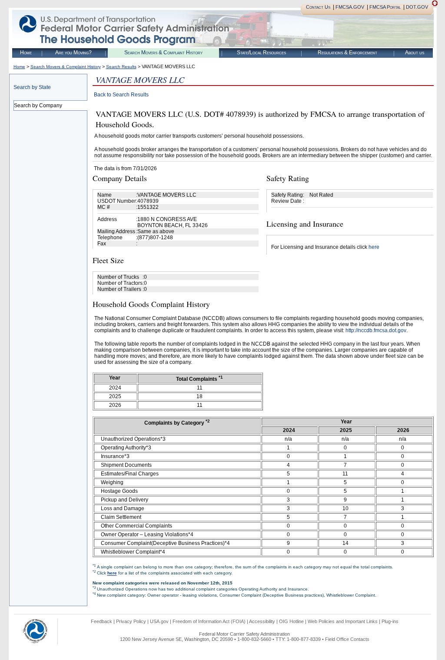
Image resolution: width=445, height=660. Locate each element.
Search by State (32, 87)
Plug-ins (390, 621)
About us (414, 53)
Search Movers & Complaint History (163, 53)
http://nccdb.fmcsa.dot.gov (375, 330)
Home (26, 53)
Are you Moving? (73, 53)
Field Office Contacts (347, 639)
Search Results (121, 66)
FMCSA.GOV (349, 7)
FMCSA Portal (385, 7)
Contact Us (318, 7)
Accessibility (262, 621)
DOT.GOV (417, 7)
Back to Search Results (121, 95)
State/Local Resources (261, 53)
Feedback (101, 621)
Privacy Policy (131, 621)
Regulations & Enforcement (347, 53)
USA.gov (159, 621)
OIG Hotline (291, 621)
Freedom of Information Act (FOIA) (209, 621)
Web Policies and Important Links (343, 621)
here (374, 247)
